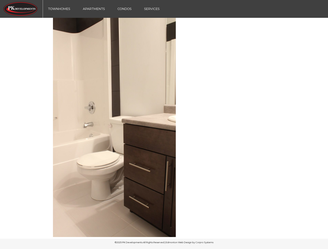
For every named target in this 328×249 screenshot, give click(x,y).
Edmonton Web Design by (180, 242)
